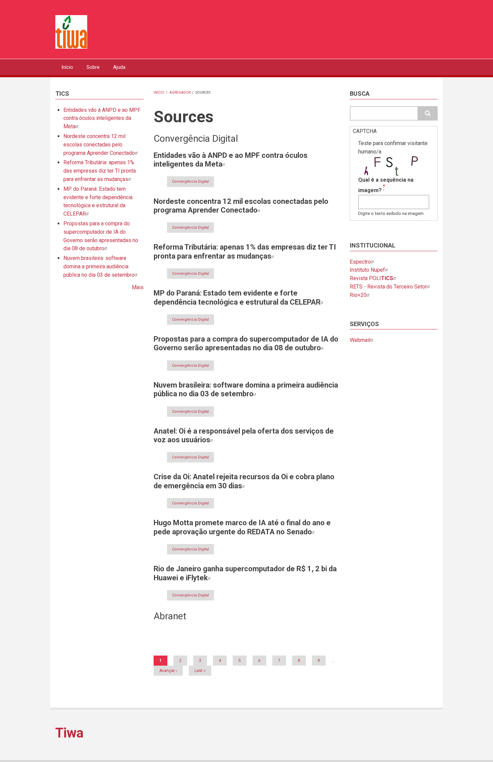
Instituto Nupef (367, 270)
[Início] (71, 31)
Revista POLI (371, 278)
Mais (138, 287)
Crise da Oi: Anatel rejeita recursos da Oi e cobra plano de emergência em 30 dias (244, 481)
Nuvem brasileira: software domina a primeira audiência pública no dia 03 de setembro (98, 266)
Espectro (360, 262)
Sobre (93, 67)
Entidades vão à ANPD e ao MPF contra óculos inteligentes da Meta (102, 118)
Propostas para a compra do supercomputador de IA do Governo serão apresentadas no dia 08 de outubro (246, 343)
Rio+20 (358, 295)
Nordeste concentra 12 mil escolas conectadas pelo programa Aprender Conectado (99, 144)
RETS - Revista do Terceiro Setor (388, 286)
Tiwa (69, 733)
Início (67, 67)
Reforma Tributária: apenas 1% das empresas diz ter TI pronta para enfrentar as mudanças (99, 170)
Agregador (179, 92)
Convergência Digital (190, 181)
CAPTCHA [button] (365, 131)
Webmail (360, 340)
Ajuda (119, 67)
